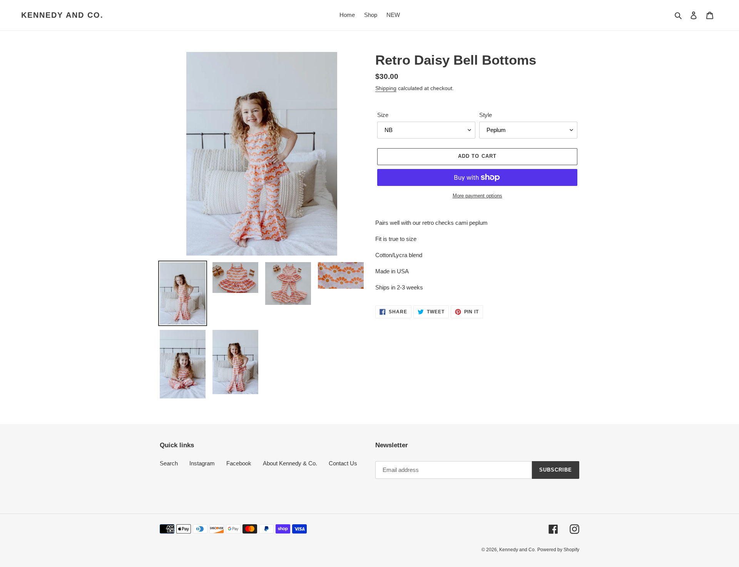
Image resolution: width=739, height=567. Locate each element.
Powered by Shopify (558, 549)
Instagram (202, 463)
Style (485, 115)
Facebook (238, 463)
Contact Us (343, 463)
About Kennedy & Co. (290, 463)
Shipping (385, 88)
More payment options (477, 196)
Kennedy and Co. (62, 15)
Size (382, 115)
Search (169, 463)
